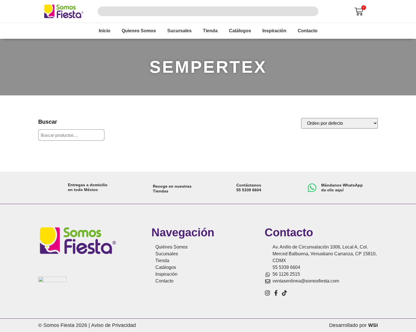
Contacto (308, 30)
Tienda (210, 30)
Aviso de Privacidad (113, 325)
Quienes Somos (139, 30)
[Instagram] (267, 293)
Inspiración (274, 30)
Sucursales (179, 30)
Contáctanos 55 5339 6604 (248, 187)
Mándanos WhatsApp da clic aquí (342, 187)
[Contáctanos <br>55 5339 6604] (227, 188)
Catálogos (240, 30)
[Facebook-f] (276, 293)
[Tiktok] (284, 293)
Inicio (104, 30)
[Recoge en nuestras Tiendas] (143, 188)
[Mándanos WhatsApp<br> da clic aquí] (312, 188)
